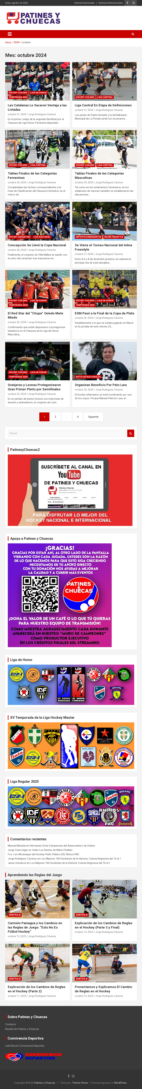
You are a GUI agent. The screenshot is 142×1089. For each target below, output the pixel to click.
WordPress (120, 1082)
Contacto (10, 1024)
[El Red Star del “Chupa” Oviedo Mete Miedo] (37, 289)
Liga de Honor (38, 92)
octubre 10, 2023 (84, 996)
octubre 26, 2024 (17, 322)
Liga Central (105, 97)
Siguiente (93, 416)
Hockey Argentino (19, 237)
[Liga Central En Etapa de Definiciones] (104, 81)
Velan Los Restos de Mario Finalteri (52, 850)
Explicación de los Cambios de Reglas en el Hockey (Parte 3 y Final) (103, 925)
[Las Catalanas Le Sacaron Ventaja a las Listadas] (37, 81)
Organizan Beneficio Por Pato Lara (101, 385)
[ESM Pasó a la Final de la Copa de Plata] (104, 289)
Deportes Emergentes (88, 237)
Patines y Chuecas (44, 1082)
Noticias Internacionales (111, 3)
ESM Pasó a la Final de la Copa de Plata (104, 313)
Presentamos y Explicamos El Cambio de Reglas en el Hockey (103, 989)
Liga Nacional (41, 237)
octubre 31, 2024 (17, 114)
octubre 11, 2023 (17, 996)
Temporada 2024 (18, 97)
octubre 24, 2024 (84, 389)
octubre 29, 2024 (84, 182)
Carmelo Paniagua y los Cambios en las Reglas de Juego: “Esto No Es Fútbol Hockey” (35, 927)
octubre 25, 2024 (17, 394)
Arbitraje (15, 915)
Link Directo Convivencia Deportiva (24, 1045)
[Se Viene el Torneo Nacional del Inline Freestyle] (104, 221)
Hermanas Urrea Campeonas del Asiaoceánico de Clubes (62, 845)
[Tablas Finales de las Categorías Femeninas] (37, 149)
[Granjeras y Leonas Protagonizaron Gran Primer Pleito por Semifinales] (37, 361)
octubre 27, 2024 (84, 254)
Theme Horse (80, 1082)
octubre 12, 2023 (84, 932)
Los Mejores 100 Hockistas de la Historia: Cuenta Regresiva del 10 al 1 (81, 858)
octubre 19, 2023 (17, 936)
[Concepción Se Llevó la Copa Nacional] (37, 221)
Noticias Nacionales (84, 3)
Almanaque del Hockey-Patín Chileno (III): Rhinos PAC (48, 854)
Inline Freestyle (113, 237)
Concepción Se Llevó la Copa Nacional (37, 245)
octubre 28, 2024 (17, 250)
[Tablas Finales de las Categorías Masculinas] (104, 149)
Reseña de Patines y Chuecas (22, 1029)
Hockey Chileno (18, 92)
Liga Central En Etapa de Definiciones (103, 105)
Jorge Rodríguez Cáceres (42, 114)
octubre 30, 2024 (17, 182)
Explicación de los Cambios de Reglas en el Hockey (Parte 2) (36, 989)
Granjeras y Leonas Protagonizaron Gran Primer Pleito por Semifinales (34, 387)
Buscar (130, 433)
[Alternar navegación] (9, 34)
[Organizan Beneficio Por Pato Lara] (104, 361)
